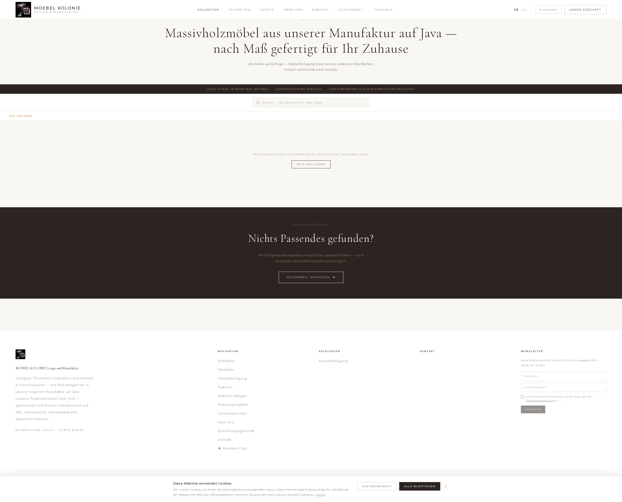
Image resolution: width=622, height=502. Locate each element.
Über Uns (293, 9)
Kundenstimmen (232, 413)
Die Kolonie (21, 116)
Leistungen (350, 9)
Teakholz (383, 9)
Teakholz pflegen (232, 396)
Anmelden (533, 409)
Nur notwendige (377, 486)
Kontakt (320, 9)
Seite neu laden (311, 164)
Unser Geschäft (585, 9)
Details (320, 494)
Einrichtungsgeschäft (236, 431)
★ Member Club (232, 448)
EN (524, 9)
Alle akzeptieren (419, 486)
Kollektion (208, 9)
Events (267, 9)
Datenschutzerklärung (540, 400)
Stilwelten (240, 9)
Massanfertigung (232, 378)
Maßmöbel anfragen (308, 277)
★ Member (548, 9)
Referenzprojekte (233, 404)
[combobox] (311, 102)
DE (516, 9)
